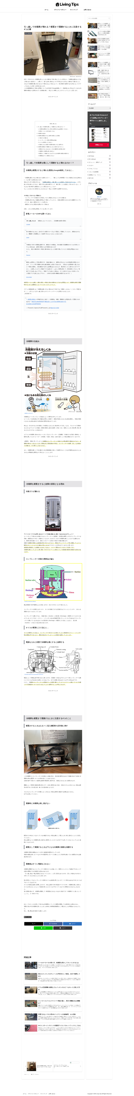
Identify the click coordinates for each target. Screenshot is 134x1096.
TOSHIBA (28, 224)
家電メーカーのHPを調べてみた (47, 131)
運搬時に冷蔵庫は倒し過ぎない (47, 151)
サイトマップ (43, 1093)
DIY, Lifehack (28, 917)
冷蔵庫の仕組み (42, 133)
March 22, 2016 (54, 307)
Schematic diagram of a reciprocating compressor (33, 674)
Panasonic (28, 255)
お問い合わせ (52, 1093)
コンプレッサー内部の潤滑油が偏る (48, 140)
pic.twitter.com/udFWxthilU (33, 304)
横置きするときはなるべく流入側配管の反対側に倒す (52, 149)
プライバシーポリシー (33, 1093)
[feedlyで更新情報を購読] (98, 204)
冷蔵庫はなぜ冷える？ (28, 413)
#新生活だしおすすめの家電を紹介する (55, 301)
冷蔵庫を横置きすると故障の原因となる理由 (49, 135)
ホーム (24, 1093)
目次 (51, 123)
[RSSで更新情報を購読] (100, 204)
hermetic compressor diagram (30, 601)
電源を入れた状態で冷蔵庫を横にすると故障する (51, 144)
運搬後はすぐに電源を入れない (47, 155)
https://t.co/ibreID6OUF (38, 301)
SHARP (27, 237)
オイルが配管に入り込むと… (46, 142)
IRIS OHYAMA (29, 277)
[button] (62, 928)
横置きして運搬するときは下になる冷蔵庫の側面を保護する (54, 153)
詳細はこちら (99, 144)
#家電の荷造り (32, 299)
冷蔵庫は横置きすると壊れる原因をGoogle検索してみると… (54, 129)
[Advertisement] (53, 20)
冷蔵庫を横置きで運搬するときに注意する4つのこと (51, 146)
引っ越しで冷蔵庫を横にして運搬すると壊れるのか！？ (51, 126)
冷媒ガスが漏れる (43, 138)
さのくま (99, 196)
